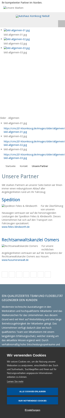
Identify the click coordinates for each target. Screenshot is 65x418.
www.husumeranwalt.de (15, 260)
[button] (5, 275)
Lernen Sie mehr (15, 381)
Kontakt (24, 166)
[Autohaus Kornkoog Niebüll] (32, 16)
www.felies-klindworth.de (16, 226)
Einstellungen (32, 410)
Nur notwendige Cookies (32, 400)
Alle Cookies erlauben (32, 391)
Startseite (11, 166)
